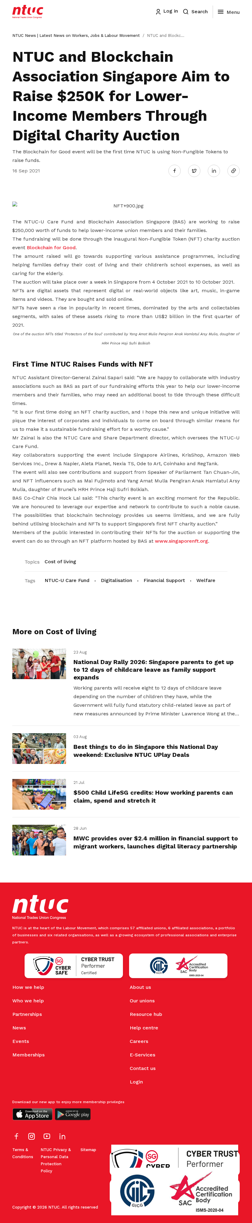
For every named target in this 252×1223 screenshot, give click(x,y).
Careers (139, 1041)
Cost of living (60, 561)
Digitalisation (116, 580)
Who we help (28, 1001)
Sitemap (88, 1149)
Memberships (28, 1055)
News (19, 1028)
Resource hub (146, 1014)
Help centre (144, 1028)
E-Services (142, 1055)
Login (136, 1082)
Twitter (197, 170)
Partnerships (27, 1014)
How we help (28, 987)
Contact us (143, 1068)
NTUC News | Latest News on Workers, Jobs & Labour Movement (76, 35)
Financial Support (164, 580)
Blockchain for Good (51, 247)
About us (140, 987)
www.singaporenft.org (181, 541)
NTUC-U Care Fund (67, 580)
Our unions (142, 1001)
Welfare (205, 580)
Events (20, 1041)
